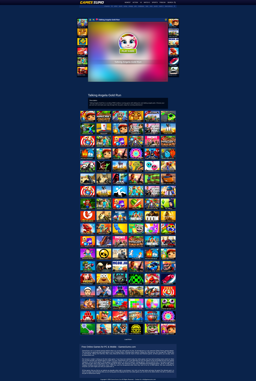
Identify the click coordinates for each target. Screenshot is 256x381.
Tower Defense (169, 6)
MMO (151, 6)
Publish (163, 2)
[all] (174, 6)
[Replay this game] (166, 20)
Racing (125, 6)
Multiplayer (141, 6)
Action (135, 2)
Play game (128, 51)
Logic (147, 6)
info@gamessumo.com (149, 379)
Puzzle (156, 6)
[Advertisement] (128, 12)
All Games (107, 6)
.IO (141, 2)
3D (112, 6)
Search (172, 2)
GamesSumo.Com (116, 379)
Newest (128, 2)
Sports (155, 2)
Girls (135, 6)
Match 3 (147, 2)
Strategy (131, 6)
